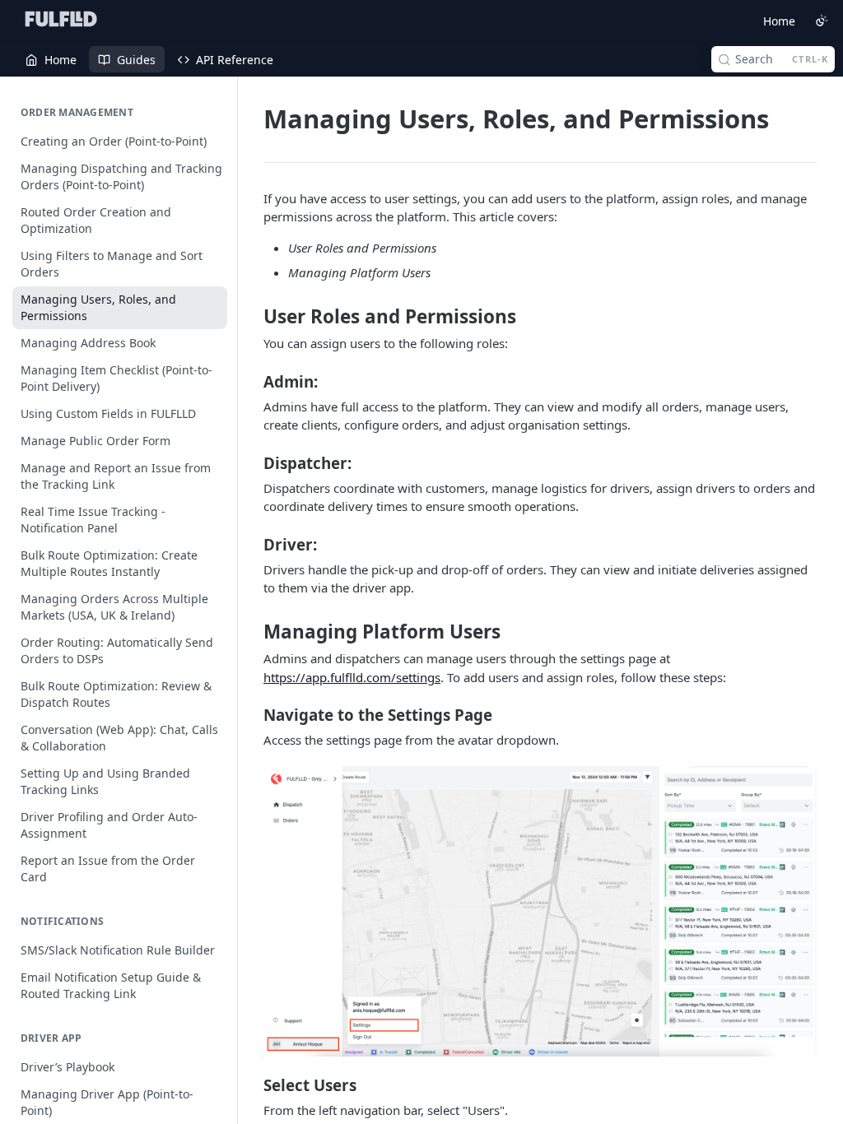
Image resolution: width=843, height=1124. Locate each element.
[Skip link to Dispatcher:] (252, 462)
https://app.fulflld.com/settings (351, 677)
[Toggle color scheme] (821, 20)
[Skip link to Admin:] (252, 381)
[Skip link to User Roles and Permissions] (252, 316)
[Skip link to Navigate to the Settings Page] (252, 715)
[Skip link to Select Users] (252, 1085)
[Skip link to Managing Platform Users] (252, 632)
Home (779, 21)
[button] (540, 911)
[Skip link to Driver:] (252, 544)
